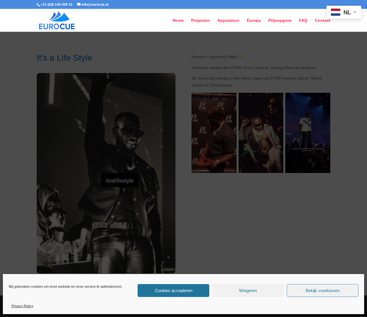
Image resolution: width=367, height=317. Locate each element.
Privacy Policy (22, 306)
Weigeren (248, 290)
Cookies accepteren (173, 290)
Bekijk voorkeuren (322, 290)
